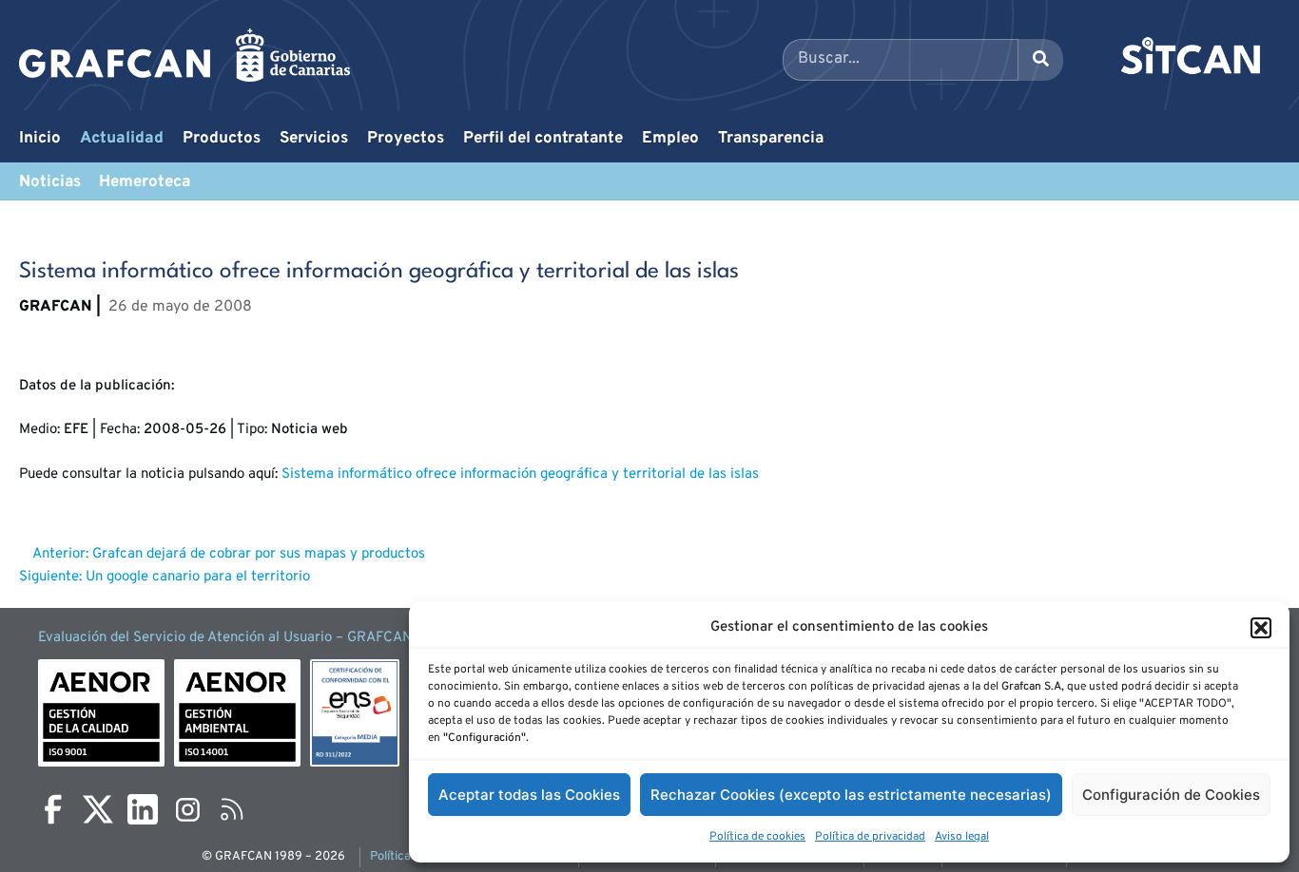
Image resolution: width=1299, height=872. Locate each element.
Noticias (50, 182)
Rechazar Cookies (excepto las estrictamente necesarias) (851, 795)
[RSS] (232, 809)
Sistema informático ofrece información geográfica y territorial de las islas (520, 474)
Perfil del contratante (543, 138)
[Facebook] (53, 809)
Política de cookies (757, 836)
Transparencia (771, 138)
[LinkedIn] (142, 809)
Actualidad (122, 138)
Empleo (670, 138)
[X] (98, 809)
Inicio (40, 138)
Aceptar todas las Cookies (529, 795)
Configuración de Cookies (1171, 795)
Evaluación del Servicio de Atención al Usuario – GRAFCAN (225, 638)
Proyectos (405, 138)
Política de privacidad (870, 836)
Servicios (314, 138)
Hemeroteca (144, 182)
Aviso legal (962, 836)
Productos (222, 138)
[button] (1260, 627)
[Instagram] (187, 809)
